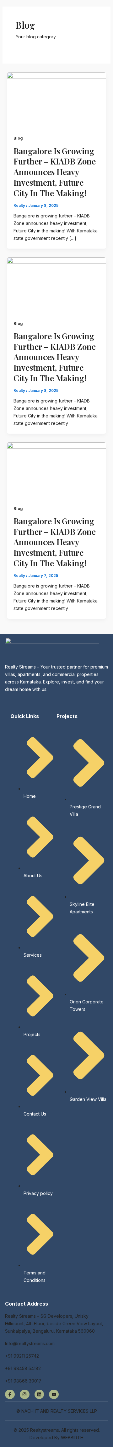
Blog (18, 138)
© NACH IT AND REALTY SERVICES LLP (56, 1411)
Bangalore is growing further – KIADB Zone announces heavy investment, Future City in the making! (54, 171)
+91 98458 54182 (23, 1368)
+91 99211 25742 (22, 1356)
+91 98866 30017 (23, 1380)
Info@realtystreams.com (30, 1343)
